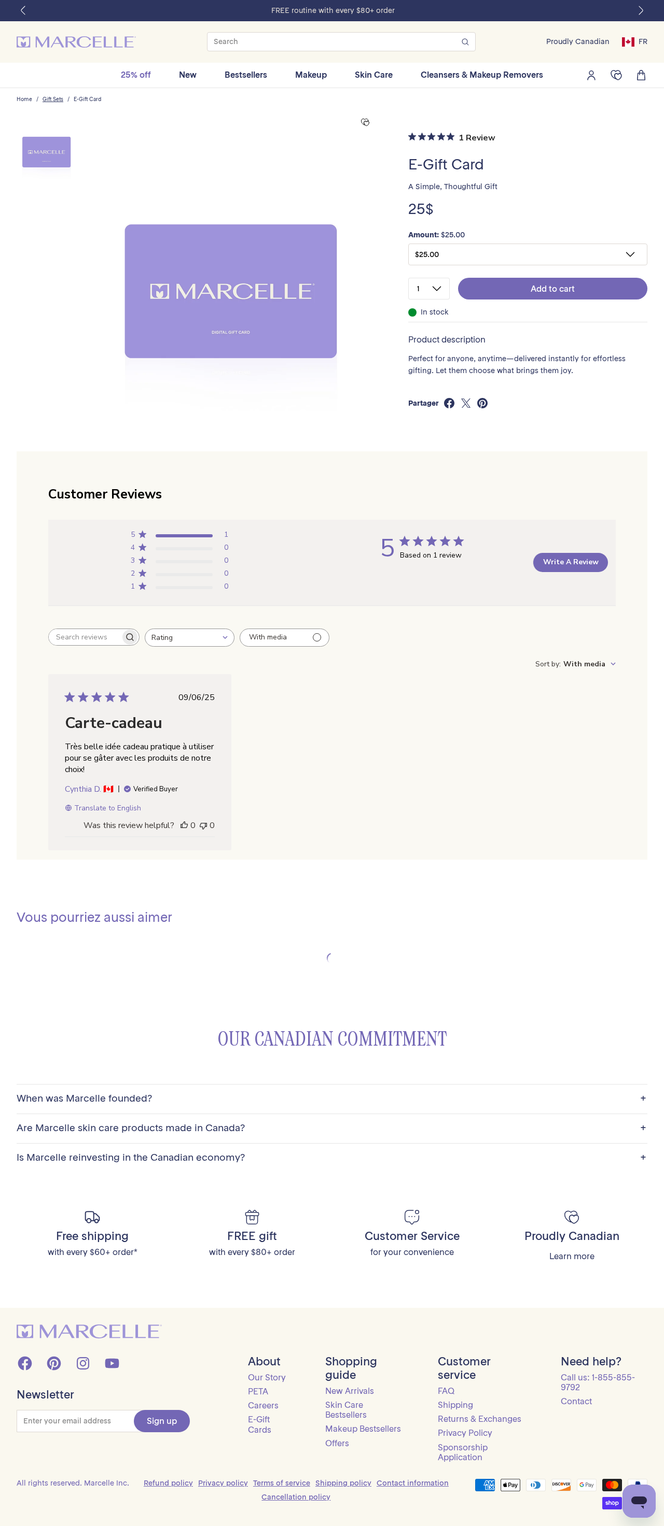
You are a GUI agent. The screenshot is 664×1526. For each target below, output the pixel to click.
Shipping (455, 1405)
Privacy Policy (465, 1433)
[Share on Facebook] (449, 403)
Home (24, 99)
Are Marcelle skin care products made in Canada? (331, 1128)
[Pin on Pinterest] (482, 403)
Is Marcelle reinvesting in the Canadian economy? (331, 1158)
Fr (643, 41)
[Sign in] (591, 75)
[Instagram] (83, 1363)
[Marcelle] (76, 42)
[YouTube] (112, 1363)
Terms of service (281, 1483)
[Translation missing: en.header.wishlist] (616, 75)
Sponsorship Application (463, 1452)
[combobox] (189, 638)
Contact (576, 1401)
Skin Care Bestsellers (346, 1410)
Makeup (311, 74)
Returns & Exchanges (479, 1419)
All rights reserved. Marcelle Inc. (73, 1483)
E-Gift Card (87, 99)
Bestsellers (246, 74)
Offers (337, 1443)
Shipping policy (343, 1483)
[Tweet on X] (466, 403)
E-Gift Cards (259, 1424)
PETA (258, 1391)
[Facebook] (25, 1363)
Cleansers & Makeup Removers (482, 74)
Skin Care (374, 74)
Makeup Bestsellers (363, 1428)
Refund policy (168, 1483)
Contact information (413, 1483)
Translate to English (107, 808)
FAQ (446, 1391)
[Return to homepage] (89, 1331)
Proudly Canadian (578, 41)
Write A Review (571, 562)
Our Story (267, 1377)
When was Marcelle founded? (331, 1099)
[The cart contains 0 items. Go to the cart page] (641, 75)
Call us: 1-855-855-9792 (598, 1382)
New (188, 74)
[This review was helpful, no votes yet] (184, 825)
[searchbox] (84, 637)
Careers (263, 1405)
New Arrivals (349, 1391)
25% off (136, 74)
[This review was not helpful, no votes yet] (203, 825)
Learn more (571, 1256)
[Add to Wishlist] (365, 122)
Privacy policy (223, 1483)
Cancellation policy (295, 1497)
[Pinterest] (54, 1363)
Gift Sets (53, 99)
